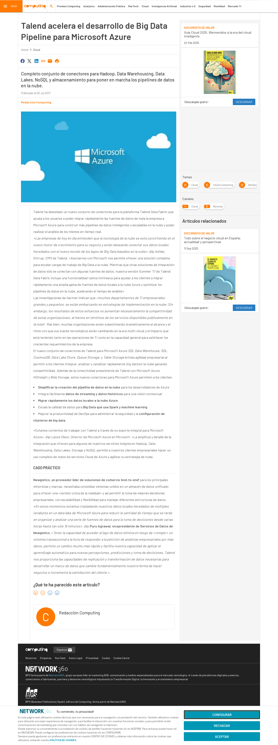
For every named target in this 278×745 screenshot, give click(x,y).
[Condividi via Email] (50, 61)
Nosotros (31, 658)
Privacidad (92, 658)
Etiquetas (45, 658)
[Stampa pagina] (57, 61)
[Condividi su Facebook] (22, 61)
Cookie (106, 658)
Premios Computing (68, 6)
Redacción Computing (36, 102)
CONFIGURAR (222, 714)
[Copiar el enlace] (43, 61)
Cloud (145, 6)
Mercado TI (234, 6)
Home (25, 49)
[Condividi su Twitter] (29, 61)
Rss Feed (60, 658)
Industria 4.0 (187, 6)
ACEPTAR (222, 736)
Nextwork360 (56, 675)
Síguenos (62, 649)
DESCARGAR (244, 102)
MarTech (133, 6)
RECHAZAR (222, 725)
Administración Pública (111, 6)
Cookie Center (121, 658)
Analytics (89, 6)
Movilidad (219, 6)
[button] (11, 6)
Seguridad (204, 6)
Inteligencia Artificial (164, 6)
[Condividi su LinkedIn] (36, 61)
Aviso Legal (75, 658)
